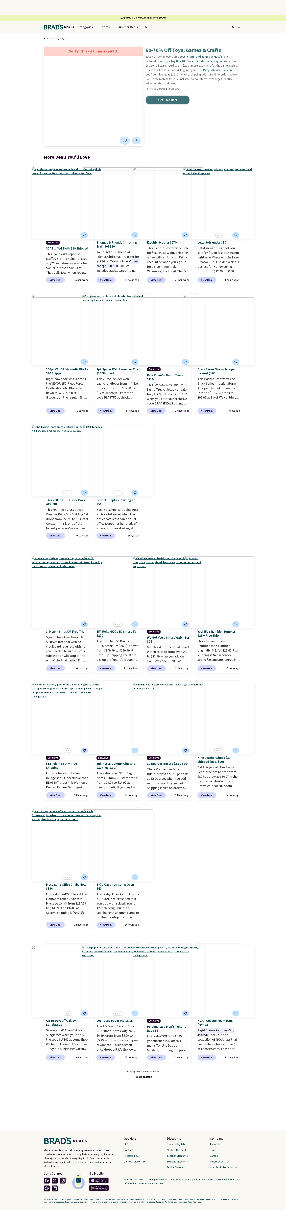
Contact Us (130, 1150)
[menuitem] (127, 27)
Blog (212, 1150)
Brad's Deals (51, 38)
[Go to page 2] (220, 235)
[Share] (136, 140)
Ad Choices (208, 1179)
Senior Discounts (176, 1167)
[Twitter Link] (55, 1181)
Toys (62, 38)
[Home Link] (60, 27)
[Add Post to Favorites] (125, 141)
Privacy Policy (192, 1179)
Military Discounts (177, 1150)
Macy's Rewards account (219, 70)
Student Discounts (177, 1161)
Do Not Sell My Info (135, 1161)
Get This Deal (167, 100)
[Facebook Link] (47, 1181)
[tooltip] (125, 141)
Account (237, 27)
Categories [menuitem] (85, 27)
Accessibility (131, 1156)
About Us (215, 1144)
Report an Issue (143, 1077)
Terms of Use (176, 1179)
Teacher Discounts (177, 1156)
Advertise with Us (220, 1161)
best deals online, (93, 1162)
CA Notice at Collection (151, 1183)
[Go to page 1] (218, 235)
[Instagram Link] (63, 1181)
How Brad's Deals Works (223, 1167)
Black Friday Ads (176, 1144)
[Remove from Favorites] (84, 235)
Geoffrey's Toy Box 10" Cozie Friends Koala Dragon (189, 61)
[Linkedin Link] (55, 1188)
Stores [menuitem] (105, 27)
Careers (214, 1156)
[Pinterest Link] (47, 1188)
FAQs (126, 1144)
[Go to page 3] (69, 493)
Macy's (218, 57)
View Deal (55, 280)
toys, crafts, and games (195, 57)
